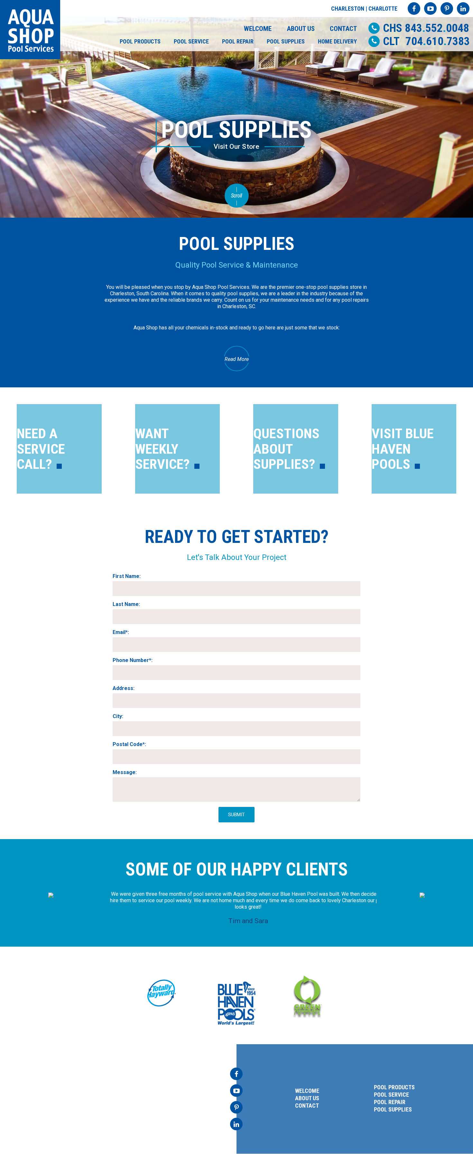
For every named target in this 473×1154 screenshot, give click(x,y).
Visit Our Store (237, 146)
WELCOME (258, 29)
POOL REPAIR (238, 41)
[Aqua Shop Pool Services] (30, 29)
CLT (426, 41)
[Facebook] (414, 8)
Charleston (347, 8)
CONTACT (343, 29)
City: (118, 716)
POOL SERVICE (191, 41)
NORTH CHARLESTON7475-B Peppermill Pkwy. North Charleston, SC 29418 (68, 1094)
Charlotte (382, 8)
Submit (236, 815)
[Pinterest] (447, 8)
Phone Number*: (133, 660)
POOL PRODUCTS (140, 41)
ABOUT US (301, 29)
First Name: (127, 576)
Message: (125, 772)
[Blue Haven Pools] (237, 1003)
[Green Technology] (307, 995)
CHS (426, 28)
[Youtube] (430, 8)
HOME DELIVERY (337, 41)
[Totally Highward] (162, 993)
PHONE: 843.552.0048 (56, 1109)
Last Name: (126, 604)
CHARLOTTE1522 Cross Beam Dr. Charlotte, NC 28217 (165, 1094)
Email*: (121, 632)
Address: (123, 688)
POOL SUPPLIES (286, 41)
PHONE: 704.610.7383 (164, 1109)
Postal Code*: (129, 744)
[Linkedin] (463, 8)
